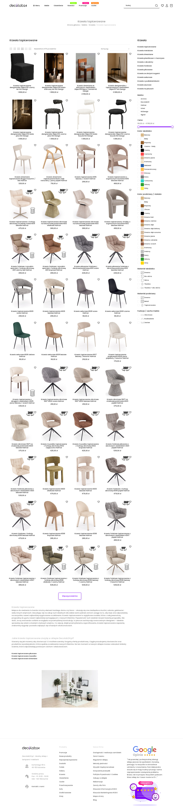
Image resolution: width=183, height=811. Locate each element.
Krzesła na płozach (145, 88)
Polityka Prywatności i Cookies (105, 774)
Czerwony (158, 154)
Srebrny (158, 251)
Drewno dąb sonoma (158, 232)
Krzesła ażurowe (144, 85)
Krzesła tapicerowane (146, 47)
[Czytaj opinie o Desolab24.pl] (144, 751)
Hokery (62, 771)
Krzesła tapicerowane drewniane (24, 659)
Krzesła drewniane (145, 54)
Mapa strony (98, 796)
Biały (158, 138)
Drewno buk (158, 217)
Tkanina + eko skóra (158, 287)
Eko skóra (158, 276)
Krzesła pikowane (144, 69)
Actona (157, 99)
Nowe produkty (65, 756)
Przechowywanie (66, 785)
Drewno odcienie (158, 240)
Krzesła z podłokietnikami (148, 81)
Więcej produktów (70, 596)
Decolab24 (157, 102)
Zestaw (158, 322)
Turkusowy (158, 180)
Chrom (158, 209)
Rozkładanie (158, 318)
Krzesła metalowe (145, 50)
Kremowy (158, 161)
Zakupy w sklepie (100, 778)
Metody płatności (100, 763)
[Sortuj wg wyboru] (120, 49)
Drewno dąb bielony (158, 228)
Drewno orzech (158, 243)
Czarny (158, 150)
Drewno (158, 272)
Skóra (158, 280)
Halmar (157, 105)
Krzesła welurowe (144, 77)
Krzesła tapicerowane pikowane (24, 653)
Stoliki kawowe (65, 793)
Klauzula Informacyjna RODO (105, 789)
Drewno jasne (158, 157)
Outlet (61, 782)
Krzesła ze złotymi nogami (148, 73)
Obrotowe (158, 314)
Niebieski (158, 165)
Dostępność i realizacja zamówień (107, 752)
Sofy (61, 789)
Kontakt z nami (38, 786)
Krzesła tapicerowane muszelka (24, 656)
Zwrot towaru (98, 756)
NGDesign (157, 111)
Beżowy (158, 134)
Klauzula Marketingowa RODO (105, 793)
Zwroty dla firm (99, 785)
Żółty (158, 188)
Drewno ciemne (158, 220)
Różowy (158, 173)
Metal (158, 301)
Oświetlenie (64, 778)
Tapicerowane (158, 305)
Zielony (158, 184)
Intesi (157, 108)
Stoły (61, 796)
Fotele (61, 767)
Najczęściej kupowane (68, 760)
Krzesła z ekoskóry (145, 62)
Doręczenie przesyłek (101, 771)
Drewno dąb (158, 224)
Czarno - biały (158, 146)
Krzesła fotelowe (144, 66)
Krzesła (142, 40)
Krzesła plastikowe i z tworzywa (150, 58)
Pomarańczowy (158, 169)
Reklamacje (98, 782)
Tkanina (158, 283)
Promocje (63, 752)
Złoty (158, 262)
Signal (157, 114)
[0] (171, 5)
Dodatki (62, 763)
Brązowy (158, 142)
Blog (95, 800)
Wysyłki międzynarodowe (103, 767)
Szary (158, 176)
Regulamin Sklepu (100, 760)
